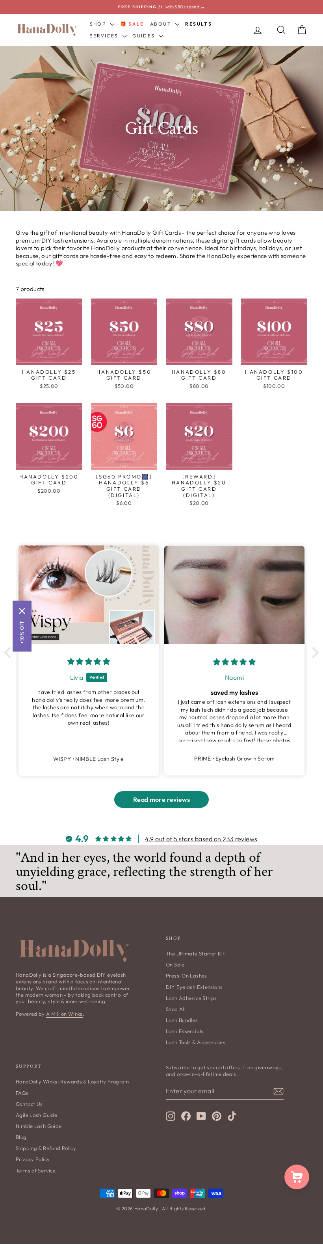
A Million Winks (64, 1014)
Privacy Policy (33, 1159)
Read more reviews (161, 799)
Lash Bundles (182, 1020)
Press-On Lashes (186, 975)
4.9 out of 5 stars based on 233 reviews (201, 839)
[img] (88, 661)
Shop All (176, 1009)
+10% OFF (22, 632)
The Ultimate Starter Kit (195, 953)
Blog (21, 1137)
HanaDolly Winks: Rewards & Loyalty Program (72, 1081)
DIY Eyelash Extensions (194, 987)
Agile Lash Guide (36, 1115)
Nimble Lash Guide (38, 1126)
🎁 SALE (132, 24)
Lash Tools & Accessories (195, 1042)
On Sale (175, 964)
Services (105, 36)
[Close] (22, 611)
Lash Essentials (185, 1031)
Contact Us (29, 1104)
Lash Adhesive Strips (191, 998)
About (161, 24)
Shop (99, 24)
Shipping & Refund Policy (46, 1148)
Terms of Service (36, 1170)
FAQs (22, 1093)
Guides (144, 36)
